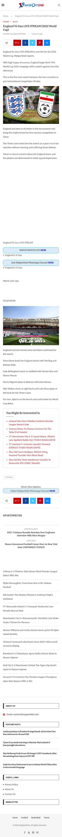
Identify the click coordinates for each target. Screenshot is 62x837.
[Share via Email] (47, 43)
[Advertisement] (31, 202)
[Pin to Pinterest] (40, 43)
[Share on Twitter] (32, 43)
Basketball (35, 817)
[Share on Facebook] (25, 43)
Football (9, 477)
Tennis (47, 817)
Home (5, 16)
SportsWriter (12, 515)
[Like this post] (18, 43)
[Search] (58, 5)
